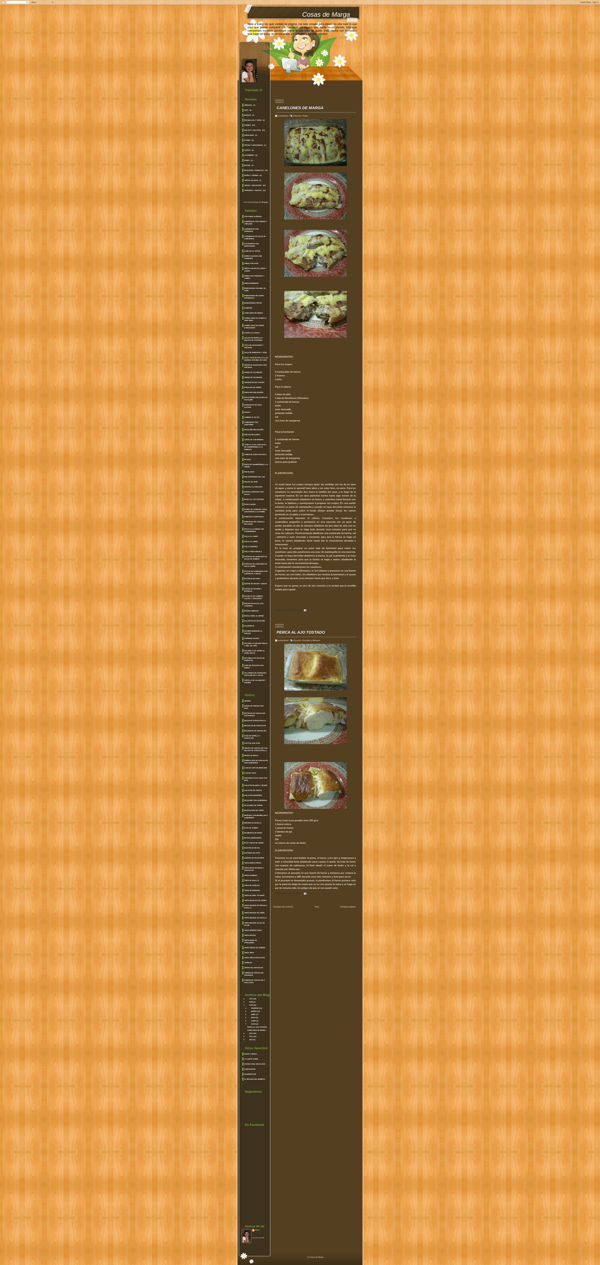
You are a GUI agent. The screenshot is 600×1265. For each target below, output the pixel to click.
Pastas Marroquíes (253, 838)
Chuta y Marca (250, 1054)
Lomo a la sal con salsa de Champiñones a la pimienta (255, 447)
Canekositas (249, 1069)
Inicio (317, 907)
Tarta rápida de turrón (254, 948)
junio (253, 1021)
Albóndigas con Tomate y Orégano (255, 223)
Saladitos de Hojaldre (254, 621)
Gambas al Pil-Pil (252, 417)
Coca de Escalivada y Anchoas (253, 346)
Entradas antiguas (348, 907)
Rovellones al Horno (254, 616)
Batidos (247, 115)
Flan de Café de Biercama (255, 768)
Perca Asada (250, 504)
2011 (251, 1036)
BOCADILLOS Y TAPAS (253, 120)
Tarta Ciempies (250, 875)
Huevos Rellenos (252, 434)
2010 (251, 1033)
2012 (251, 1039)
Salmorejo (249, 626)
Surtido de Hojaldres (254, 858)
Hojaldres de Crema (253, 805)
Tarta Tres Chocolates (254, 958)
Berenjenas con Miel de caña (255, 289)
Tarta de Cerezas (252, 885)
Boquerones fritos (253, 303)
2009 (251, 1005)
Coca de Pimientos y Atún (255, 352)
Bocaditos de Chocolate (255, 731)
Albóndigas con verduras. (251, 230)
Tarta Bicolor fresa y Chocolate (254, 869)
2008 (251, 1002)
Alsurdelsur (250, 1074)
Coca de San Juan (252, 743)
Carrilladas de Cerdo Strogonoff (254, 327)
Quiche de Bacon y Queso (255, 583)
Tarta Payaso (250, 935)
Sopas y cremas (251, 175)
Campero (248, 308)
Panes (247, 160)
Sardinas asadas (251, 638)
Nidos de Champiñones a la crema (256, 466)
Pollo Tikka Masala (253, 551)
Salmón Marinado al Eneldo (253, 632)
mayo (253, 1017)
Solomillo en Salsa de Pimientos (254, 659)
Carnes (247, 125)
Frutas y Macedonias (253, 145)
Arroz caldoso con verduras (253, 257)
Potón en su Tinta (252, 578)
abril (253, 1014)
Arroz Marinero (251, 283)
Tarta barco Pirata (252, 863)
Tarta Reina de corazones (250, 941)
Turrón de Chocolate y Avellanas (254, 981)
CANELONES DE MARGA (256, 1030)
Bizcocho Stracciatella (255, 720)
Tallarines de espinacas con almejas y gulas (255, 674)
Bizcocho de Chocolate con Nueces (254, 714)
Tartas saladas (251, 180)
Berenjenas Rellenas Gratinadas (254, 297)
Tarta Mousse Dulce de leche (254, 924)
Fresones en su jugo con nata (255, 779)
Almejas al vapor (252, 251)
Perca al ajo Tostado (254, 499)
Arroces (248, 105)
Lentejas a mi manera (253, 439)
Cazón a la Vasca (252, 333)
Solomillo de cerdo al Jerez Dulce (254, 652)
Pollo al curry (251, 536)
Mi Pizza (247, 459)
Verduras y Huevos (253, 190)
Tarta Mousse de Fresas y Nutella (256, 907)
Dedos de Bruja (251, 755)
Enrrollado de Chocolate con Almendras (256, 762)
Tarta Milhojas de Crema (255, 900)
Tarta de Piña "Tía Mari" (254, 895)
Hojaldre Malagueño (253, 429)
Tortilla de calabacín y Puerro (255, 681)
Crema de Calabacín (253, 372)
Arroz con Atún (251, 263)
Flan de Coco (250, 773)
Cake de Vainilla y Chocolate (252, 737)
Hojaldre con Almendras (255, 800)
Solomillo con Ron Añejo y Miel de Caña (255, 645)
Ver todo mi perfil (258, 1238)
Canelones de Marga (253, 313)
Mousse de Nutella (252, 823)
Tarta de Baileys (251, 880)
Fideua (247, 412)
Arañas (247, 701)
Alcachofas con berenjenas (251, 245)
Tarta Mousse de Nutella (255, 918)
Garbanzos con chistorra (251, 423)
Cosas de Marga (326, 14)
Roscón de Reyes (252, 848)
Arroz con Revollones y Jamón (255, 270)
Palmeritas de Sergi (253, 833)
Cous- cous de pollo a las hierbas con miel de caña (256, 359)
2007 (251, 999)
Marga (257, 1230)
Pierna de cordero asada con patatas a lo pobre (255, 511)
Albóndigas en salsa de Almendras (255, 237)
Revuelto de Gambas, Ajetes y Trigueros (253, 597)
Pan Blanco (249, 472)
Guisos (247, 150)
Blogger (265, 202)
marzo (254, 1011)
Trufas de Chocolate (253, 968)
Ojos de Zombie (251, 828)
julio (253, 1024)
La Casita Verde (251, 1059)
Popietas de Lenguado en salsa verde (255, 565)
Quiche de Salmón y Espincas (253, 590)
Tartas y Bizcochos (253, 185)
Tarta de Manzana (252, 890)
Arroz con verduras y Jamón (254, 277)
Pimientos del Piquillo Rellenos (254, 523)
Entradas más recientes (283, 907)
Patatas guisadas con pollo (253, 493)
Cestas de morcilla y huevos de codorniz (253, 339)
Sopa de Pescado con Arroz (253, 667)
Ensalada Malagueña (253, 392)
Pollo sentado (251, 546)
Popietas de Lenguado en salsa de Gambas (255, 558)
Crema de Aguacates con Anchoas (255, 366)
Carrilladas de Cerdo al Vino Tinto (255, 319)
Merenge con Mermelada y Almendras (256, 817)
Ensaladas (249, 135)
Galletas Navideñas (253, 795)
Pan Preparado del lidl (254, 477)
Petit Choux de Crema (254, 843)
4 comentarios (283, 116)
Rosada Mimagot (251, 611)
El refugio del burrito (254, 1079)
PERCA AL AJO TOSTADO (257, 1027)
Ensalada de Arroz (252, 387)
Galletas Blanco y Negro (255, 785)
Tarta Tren (249, 953)
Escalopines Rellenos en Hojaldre (255, 399)
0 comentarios (283, 640)
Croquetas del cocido (254, 382)
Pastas (247, 165)
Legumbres (249, 155)
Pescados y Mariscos (254, 170)
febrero (255, 1008)
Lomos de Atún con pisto (255, 454)
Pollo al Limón (251, 541)
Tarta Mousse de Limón (254, 913)
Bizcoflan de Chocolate (255, 725)
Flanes (247, 140)
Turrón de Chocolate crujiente (254, 974)
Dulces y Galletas (252, 130)
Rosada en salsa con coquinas (253, 605)
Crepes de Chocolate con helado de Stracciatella (256, 749)
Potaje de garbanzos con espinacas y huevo (256, 572)
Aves (246, 110)
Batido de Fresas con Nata (253, 707)
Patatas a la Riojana (253, 487)
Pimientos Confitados (254, 517)
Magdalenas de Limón (253, 810)
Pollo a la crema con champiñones (254, 530)
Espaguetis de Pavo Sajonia (253, 406)
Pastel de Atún (251, 482)
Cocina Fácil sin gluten (254, 1064)
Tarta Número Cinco (253, 930)
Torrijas (248, 963)
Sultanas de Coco (252, 853)
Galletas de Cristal (253, 790)
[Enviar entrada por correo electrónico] (304, 610)
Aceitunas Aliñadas (253, 216)
